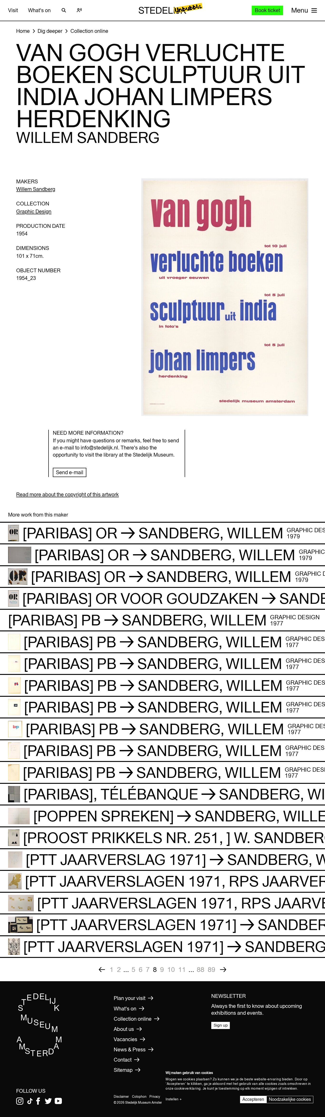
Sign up (221, 1025)
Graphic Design (33, 211)
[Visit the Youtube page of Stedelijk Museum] (58, 1101)
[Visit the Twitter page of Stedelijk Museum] (48, 1101)
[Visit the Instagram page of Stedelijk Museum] (19, 1101)
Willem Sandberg (35, 189)
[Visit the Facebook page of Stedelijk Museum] (38, 1101)
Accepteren (253, 1099)
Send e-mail (69, 472)
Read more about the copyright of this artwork (67, 494)
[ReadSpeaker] (79, 10)
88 (200, 969)
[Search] (64, 10)
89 (211, 969)
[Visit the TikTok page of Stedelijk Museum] (30, 1101)
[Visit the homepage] (39, 1055)
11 (182, 969)
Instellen (172, 1099)
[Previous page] (102, 969)
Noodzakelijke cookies (290, 1099)
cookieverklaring (187, 1088)
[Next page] (223, 969)
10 (171, 969)
